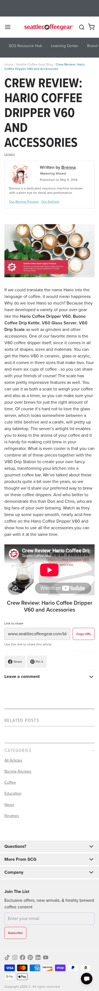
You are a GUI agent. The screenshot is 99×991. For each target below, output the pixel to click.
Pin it (39, 661)
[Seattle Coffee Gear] (48, 27)
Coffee (10, 782)
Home (8, 64)
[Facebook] (22, 957)
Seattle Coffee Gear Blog (34, 64)
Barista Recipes (17, 771)
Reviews (11, 815)
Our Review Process (24, 201)
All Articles (13, 760)
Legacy (9, 154)
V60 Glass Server (59, 323)
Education (12, 793)
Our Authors (50, 201)
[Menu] (9, 26)
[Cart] (91, 26)
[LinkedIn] (38, 957)
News (9, 804)
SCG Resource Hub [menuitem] (25, 46)
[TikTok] (7, 957)
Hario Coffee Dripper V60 (45, 316)
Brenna (68, 167)
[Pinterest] (30, 957)
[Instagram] (15, 957)
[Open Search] (82, 27)
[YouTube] (45, 957)
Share (17, 661)
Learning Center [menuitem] (64, 46)
